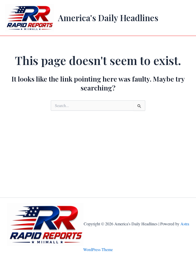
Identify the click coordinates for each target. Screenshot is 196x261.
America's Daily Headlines (108, 17)
